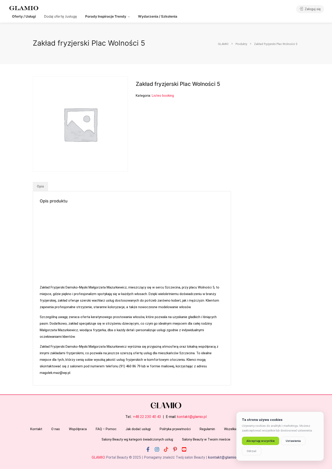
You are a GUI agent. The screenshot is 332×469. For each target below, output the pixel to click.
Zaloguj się (312, 9)
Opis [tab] (40, 186)
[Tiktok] (166, 449)
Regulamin (207, 429)
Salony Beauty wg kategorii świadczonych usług (137, 439)
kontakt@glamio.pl (192, 417)
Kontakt (36, 429)
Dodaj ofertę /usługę (60, 16)
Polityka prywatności (175, 429)
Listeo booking (163, 96)
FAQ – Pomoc (106, 429)
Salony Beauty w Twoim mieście (206, 439)
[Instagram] (156, 449)
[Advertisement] (132, 244)
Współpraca (78, 429)
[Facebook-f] (147, 449)
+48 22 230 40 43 (147, 417)
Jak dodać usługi (138, 429)
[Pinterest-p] (175, 449)
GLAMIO (98, 457)
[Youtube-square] (184, 449)
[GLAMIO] (23, 8)
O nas (55, 429)
